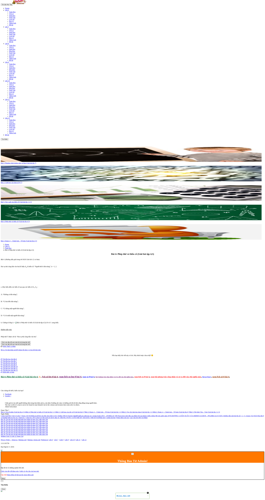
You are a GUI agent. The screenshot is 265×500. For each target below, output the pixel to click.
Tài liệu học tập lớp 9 (9, 365)
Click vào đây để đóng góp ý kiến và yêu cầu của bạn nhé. (20, 471)
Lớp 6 (7, 10)
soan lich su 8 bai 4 (141, 377)
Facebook (127, 357)
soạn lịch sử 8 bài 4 (220, 377)
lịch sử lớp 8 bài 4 (50, 377)
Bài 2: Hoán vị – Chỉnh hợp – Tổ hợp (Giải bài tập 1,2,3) (103, 412)
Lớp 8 (7, 43)
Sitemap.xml (22, 440)
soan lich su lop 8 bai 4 (70, 376)
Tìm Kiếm (5, 139)
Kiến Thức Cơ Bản (9, 346)
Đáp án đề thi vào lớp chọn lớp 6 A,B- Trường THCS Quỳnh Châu (54, 416)
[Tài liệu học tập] (20, 4)
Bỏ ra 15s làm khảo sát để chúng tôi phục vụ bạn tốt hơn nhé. (21, 350)
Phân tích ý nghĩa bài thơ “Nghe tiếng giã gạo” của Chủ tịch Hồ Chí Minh (123, 418)
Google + (8, 396)
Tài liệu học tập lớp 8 (9, 363)
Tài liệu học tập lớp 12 (10, 370)
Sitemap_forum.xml (33, 440)
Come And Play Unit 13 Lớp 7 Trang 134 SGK (16, 416)
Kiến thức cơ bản (8, 372)
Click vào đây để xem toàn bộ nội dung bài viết (16, 342)
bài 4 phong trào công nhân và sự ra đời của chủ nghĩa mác (114, 377)
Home (7, 244)
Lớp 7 (7, 27)
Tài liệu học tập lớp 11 (9, 368)
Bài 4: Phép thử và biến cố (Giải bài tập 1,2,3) (41, 412)
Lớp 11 (7, 99)
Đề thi (11, 25)
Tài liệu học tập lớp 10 (10, 366)
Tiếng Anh (12, 23)
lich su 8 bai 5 (206, 377)
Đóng (3, 478)
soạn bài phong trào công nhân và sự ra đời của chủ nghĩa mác (176, 377)
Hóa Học (12, 51)
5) (40, 377)
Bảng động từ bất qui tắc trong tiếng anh (20, 475)
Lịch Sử (11, 19)
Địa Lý (11, 21)
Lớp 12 (7, 118)
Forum (7, 8)
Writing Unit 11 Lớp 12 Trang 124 (12, 436)
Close (3, 489)
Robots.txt (44, 440)
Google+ (133, 357)
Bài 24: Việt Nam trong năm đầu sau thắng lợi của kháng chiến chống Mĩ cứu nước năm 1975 (140, 416)
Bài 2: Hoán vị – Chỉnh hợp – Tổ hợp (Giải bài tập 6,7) (172, 412)
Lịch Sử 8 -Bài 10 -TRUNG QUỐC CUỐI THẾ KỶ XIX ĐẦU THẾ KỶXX (73, 418)
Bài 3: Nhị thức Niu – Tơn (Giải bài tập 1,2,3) (205, 412)
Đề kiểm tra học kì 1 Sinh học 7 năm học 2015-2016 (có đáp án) (26, 418)
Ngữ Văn (12, 17)
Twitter (139, 357)
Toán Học (12, 12)
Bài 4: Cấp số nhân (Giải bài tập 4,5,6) (13, 412)
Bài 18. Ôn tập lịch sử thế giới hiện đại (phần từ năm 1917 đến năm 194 (24, 419)
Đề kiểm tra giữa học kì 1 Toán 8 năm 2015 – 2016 (93, 416)
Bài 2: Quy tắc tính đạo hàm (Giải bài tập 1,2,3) (138, 412)
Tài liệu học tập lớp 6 (9, 359)
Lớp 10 (7, 81)
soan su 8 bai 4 (88, 377)
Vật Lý (11, 14)
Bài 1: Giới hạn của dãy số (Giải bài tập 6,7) (70, 412)
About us (14, 440)
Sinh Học (12, 16)
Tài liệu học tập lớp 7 (9, 361)
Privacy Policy (6, 440)
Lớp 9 (7, 62)
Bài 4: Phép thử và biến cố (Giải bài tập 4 (19, 377)
